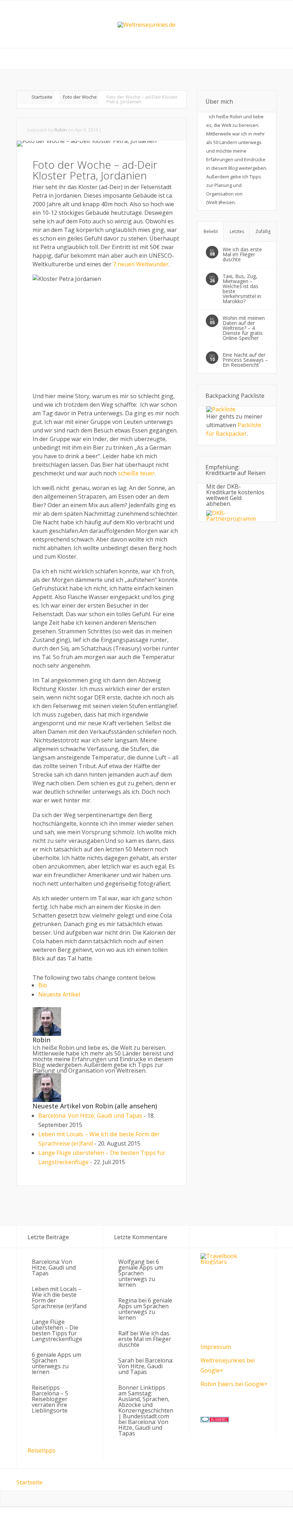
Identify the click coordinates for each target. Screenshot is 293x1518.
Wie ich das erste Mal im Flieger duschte (242, 254)
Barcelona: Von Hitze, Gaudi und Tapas (90, 1115)
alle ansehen (136, 1106)
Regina (127, 1300)
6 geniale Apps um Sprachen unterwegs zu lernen (56, 1363)
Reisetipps (41, 1450)
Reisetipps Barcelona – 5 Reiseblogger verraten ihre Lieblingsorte (50, 1399)
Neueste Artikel (59, 994)
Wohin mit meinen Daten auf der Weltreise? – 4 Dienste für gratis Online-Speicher (244, 328)
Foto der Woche (80, 97)
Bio (42, 985)
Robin (60, 130)
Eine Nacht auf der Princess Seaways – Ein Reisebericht (245, 359)
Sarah (126, 1360)
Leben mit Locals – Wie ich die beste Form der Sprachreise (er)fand (59, 1297)
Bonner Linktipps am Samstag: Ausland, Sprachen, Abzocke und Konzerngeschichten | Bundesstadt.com (145, 1402)
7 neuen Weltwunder (141, 264)
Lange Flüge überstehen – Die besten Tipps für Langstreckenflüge (57, 1330)
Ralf (123, 1333)
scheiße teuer (136, 473)
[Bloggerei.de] (214, 1420)
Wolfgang (131, 1262)
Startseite (42, 97)
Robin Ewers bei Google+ (234, 1384)
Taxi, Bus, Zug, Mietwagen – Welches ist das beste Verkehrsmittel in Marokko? (242, 289)
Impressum (215, 1347)
